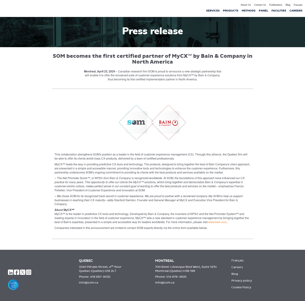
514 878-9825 (176, 277)
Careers (237, 267)
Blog (288, 5)
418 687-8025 (100, 277)
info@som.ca (88, 282)
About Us (246, 5)
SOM (15, 10)
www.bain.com (217, 222)
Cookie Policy (241, 287)
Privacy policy (241, 280)
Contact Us (260, 5)
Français (298, 5)
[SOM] (38, 262)
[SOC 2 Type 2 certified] (41, 284)
